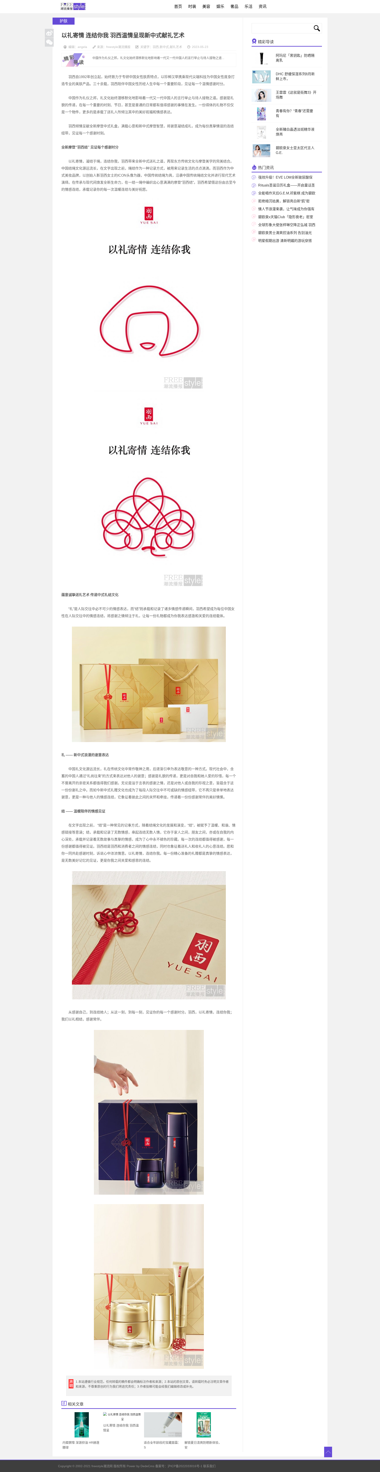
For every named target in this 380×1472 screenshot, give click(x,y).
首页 (178, 6)
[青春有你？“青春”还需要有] (261, 119)
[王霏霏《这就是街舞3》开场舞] (261, 100)
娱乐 (220, 6)
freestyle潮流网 (73, 6)
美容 (206, 6)
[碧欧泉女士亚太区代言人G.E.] (261, 156)
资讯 (263, 6)
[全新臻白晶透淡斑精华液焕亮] (261, 137)
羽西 (156, 47)
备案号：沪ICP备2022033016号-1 (178, 1466)
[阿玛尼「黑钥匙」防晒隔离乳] (261, 64)
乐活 (248, 6)
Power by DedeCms (140, 1466)
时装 (192, 6)
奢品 (234, 6)
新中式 (164, 47)
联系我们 (209, 1466)
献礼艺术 (176, 47)
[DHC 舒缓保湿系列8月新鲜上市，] (261, 82)
